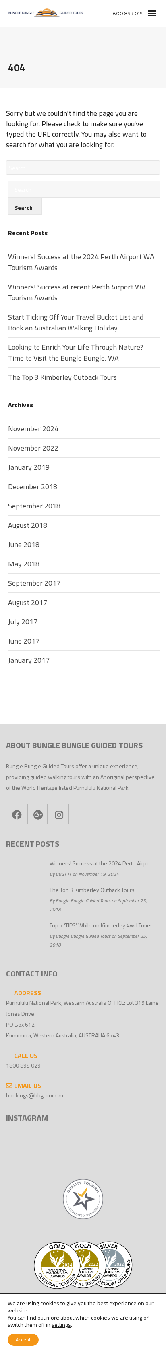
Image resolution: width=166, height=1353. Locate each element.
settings (61, 1324)
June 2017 (23, 641)
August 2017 (27, 602)
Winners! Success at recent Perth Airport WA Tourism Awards (77, 292)
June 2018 (23, 544)
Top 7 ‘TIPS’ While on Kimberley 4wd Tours (101, 925)
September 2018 (34, 505)
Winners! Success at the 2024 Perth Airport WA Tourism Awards (81, 262)
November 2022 (33, 448)
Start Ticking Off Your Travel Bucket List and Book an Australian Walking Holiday (75, 322)
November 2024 (33, 428)
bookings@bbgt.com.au (34, 1095)
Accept (23, 1339)
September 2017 (34, 583)
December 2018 (32, 486)
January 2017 (29, 660)
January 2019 (29, 467)
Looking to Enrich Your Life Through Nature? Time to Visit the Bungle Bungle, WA (75, 352)
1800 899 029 (23, 1065)
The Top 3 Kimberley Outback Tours (62, 377)
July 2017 (22, 621)
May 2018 (23, 563)
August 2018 (27, 525)
